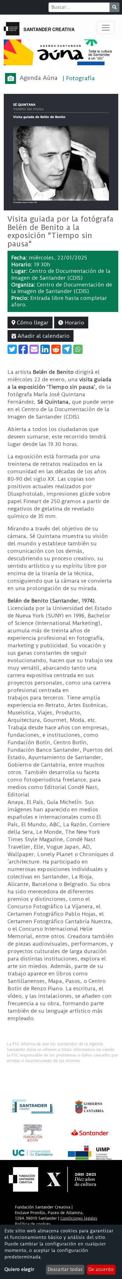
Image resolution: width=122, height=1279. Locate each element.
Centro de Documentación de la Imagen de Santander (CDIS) (60, 274)
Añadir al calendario (42, 336)
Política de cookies (33, 1224)
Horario (73, 322)
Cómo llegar (31, 322)
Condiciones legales (78, 1218)
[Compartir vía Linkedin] (45, 349)
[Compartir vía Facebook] (23, 349)
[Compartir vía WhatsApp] (78, 349)
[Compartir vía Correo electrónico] (34, 349)
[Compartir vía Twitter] (12, 349)
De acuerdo (101, 1269)
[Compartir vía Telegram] (67, 349)
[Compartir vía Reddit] (56, 349)
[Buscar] (114, 7)
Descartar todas (65, 1269)
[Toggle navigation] (105, 27)
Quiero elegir (19, 1269)
